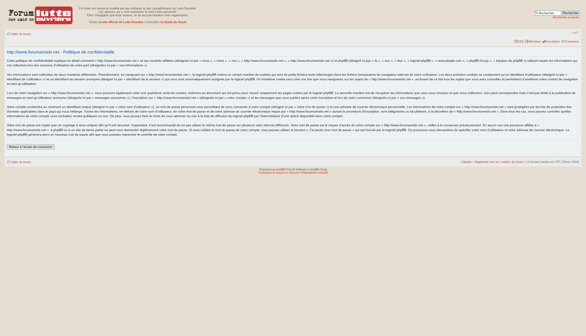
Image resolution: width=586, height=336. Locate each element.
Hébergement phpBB (314, 172)
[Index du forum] (41, 14)
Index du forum (21, 34)
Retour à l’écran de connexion (30, 147)
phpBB (280, 169)
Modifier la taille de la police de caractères (575, 32)
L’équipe (466, 162)
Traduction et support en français (278, 172)
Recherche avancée (566, 17)
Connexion (572, 41)
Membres (535, 41)
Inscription (553, 41)
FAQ (521, 41)
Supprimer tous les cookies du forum (499, 162)
